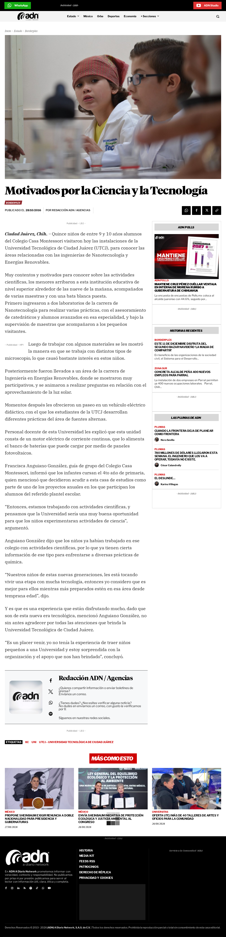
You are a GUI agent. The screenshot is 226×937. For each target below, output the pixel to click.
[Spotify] (31, 888)
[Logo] (29, 16)
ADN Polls (161, 280)
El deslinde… (164, 478)
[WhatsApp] (186, 210)
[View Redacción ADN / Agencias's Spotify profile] (50, 713)
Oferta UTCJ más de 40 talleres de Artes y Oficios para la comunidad (185, 817)
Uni (34, 742)
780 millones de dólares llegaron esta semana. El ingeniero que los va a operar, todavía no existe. (186, 456)
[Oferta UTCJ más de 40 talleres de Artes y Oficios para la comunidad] (186, 788)
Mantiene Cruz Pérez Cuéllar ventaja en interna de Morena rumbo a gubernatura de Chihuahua (185, 287)
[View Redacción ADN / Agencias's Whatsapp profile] (50, 702)
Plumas (159, 427)
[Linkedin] (18, 888)
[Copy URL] (216, 210)
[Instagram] (12, 888)
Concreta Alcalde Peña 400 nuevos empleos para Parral (182, 373)
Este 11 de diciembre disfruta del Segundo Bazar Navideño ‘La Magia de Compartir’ (184, 347)
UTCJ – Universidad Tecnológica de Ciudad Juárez (76, 742)
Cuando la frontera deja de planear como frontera (183, 432)
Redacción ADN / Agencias (96, 678)
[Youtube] (49, 888)
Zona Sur (160, 368)
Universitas (160, 811)
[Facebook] (196, 210)
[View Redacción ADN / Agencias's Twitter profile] (50, 691)
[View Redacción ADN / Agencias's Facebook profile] (50, 680)
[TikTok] (37, 888)
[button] (197, 16)
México (10, 811)
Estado (18, 31)
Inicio (8, 31)
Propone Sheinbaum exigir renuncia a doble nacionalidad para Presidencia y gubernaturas (39, 819)
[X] (206, 210)
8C (27, 742)
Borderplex (31, 31)
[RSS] (24, 888)
